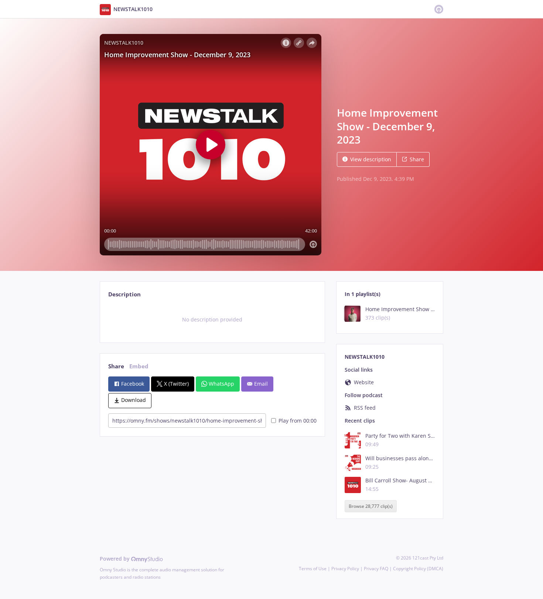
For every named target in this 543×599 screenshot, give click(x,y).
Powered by (115, 558)
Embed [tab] (138, 366)
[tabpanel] (212, 319)
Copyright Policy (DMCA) (418, 568)
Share (417, 159)
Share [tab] (116, 366)
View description (370, 159)
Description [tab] (124, 294)
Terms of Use (313, 568)
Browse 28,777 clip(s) (371, 506)
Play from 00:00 (298, 420)
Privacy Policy (345, 568)
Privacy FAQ (376, 568)
